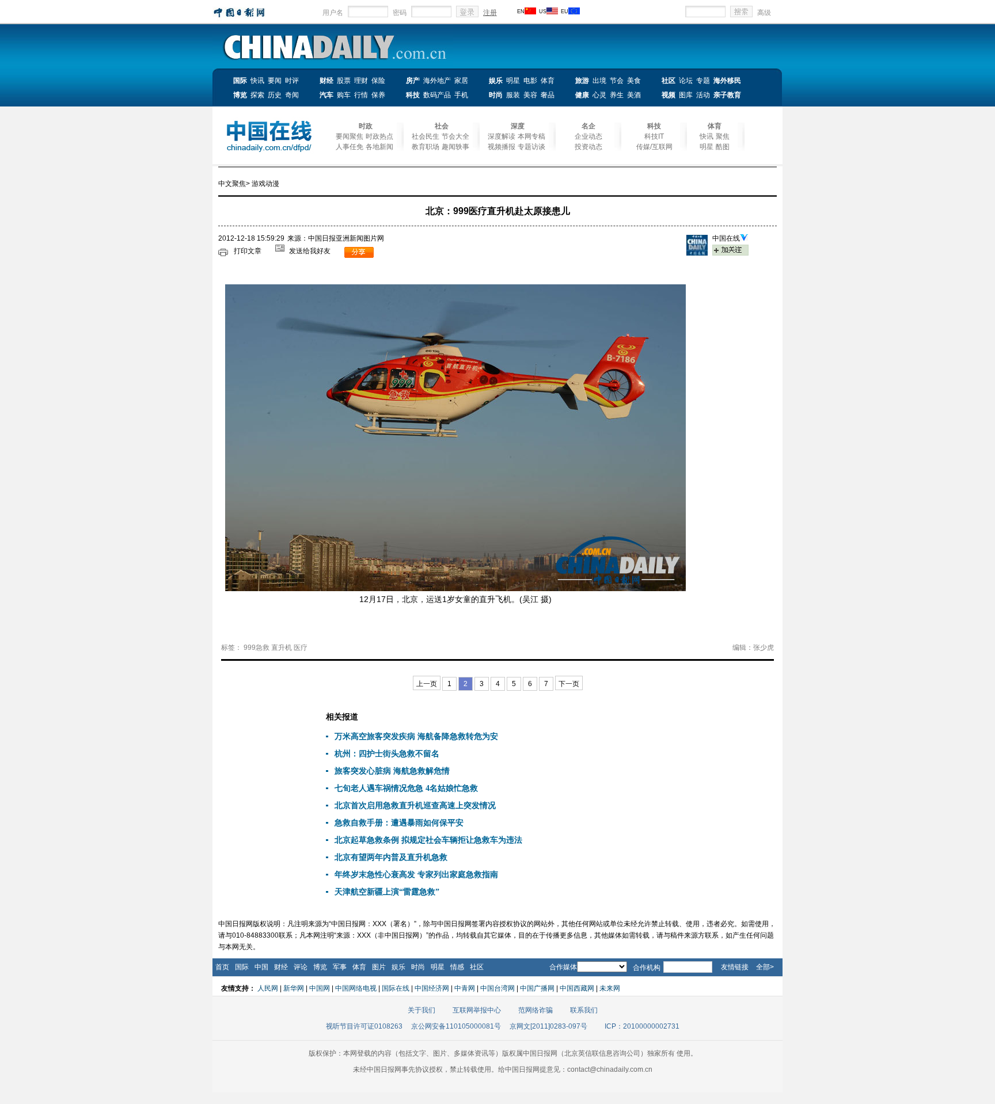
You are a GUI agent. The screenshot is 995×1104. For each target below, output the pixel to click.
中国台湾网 (497, 988)
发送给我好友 (310, 251)
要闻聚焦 (349, 136)
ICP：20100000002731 (642, 1026)
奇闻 (292, 95)
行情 (361, 95)
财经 (326, 81)
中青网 (464, 988)
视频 (668, 95)
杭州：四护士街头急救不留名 (387, 753)
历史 (275, 95)
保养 (378, 95)
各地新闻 (379, 147)
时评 (292, 81)
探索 (257, 95)
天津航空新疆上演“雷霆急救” (387, 892)
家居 (461, 81)
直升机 (281, 648)
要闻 (275, 81)
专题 (703, 81)
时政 (366, 126)
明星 (513, 81)
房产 (413, 81)
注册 (490, 13)
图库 (686, 95)
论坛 (686, 81)
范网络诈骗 (535, 1010)
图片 (379, 967)
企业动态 (588, 136)
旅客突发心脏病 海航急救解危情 (392, 771)
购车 (344, 95)
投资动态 (588, 147)
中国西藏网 (577, 988)
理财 (361, 81)
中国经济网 (432, 988)
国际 (240, 81)
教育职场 (425, 147)
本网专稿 (531, 136)
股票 (344, 81)
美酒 (634, 95)
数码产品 (437, 95)
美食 (634, 81)
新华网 (293, 988)
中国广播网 (537, 988)
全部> (765, 967)
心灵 (599, 95)
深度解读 (501, 136)
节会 (617, 81)
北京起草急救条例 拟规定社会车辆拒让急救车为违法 (428, 840)
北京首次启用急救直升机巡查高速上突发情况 (415, 805)
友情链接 (735, 967)
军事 (340, 967)
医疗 (300, 648)
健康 (582, 95)
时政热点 (379, 136)
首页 (222, 967)
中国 (261, 967)
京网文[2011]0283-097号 (548, 1026)
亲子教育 (727, 95)
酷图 (723, 147)
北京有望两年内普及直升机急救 (391, 857)
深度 (518, 126)
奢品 (548, 95)
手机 (461, 95)
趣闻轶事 (455, 147)
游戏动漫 (265, 184)
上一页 (426, 684)
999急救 (256, 648)
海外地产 (437, 81)
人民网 (267, 988)
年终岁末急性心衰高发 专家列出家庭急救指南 (416, 874)
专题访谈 (531, 147)
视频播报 (501, 147)
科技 (413, 95)
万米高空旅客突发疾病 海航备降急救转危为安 (416, 736)
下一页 (569, 684)
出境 (599, 81)
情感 (457, 967)
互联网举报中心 (477, 1010)
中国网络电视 (356, 988)
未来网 (609, 988)
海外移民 (727, 81)
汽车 (326, 95)
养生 (617, 95)
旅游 (582, 81)
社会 (442, 126)
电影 (530, 81)
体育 (548, 81)
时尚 (496, 95)
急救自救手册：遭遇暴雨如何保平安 (399, 823)
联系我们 (584, 1010)
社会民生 (425, 136)
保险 (378, 81)
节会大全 (455, 136)
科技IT (654, 136)
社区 (668, 81)
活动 (703, 95)
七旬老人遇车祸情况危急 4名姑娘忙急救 (406, 788)
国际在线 (395, 988)
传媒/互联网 (654, 147)
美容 (530, 95)
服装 (513, 95)
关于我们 (421, 1010)
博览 (240, 95)
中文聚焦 (232, 184)
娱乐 (496, 81)
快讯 (257, 81)
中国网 (319, 988)
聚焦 (723, 136)
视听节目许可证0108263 (364, 1026)
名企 (588, 126)
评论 (300, 967)
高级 (764, 13)
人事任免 (349, 147)
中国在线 (726, 238)
